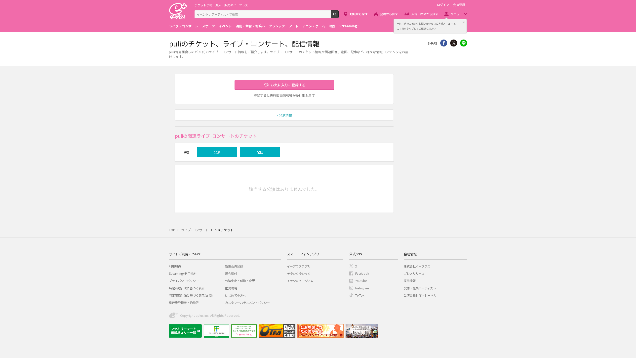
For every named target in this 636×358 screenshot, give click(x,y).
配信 (260, 152)
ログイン (443, 4)
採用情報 (410, 280)
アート (293, 26)
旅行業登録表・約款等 (184, 302)
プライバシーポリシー (184, 280)
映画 (332, 26)
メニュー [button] (457, 14)
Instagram (362, 288)
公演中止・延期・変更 (240, 280)
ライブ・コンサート (183, 26)
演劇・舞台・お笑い (250, 26)
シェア (443, 43)
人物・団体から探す (424, 14)
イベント (225, 26)
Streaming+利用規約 (183, 273)
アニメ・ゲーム (313, 26)
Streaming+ (349, 26)
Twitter (453, 43)
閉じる (464, 22)
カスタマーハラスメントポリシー (247, 302)
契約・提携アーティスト (420, 288)
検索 (338, 16)
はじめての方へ (235, 295)
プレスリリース (414, 273)
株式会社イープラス (417, 266)
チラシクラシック (299, 273)
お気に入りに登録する (288, 84)
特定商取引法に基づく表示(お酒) (191, 295)
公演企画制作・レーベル (420, 295)
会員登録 (459, 4)
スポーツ (208, 26)
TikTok (359, 295)
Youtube (361, 280)
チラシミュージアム (300, 280)
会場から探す (389, 14)
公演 (217, 152)
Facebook (362, 273)
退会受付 (231, 273)
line (463, 43)
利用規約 (175, 266)
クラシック (277, 26)
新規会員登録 (234, 266)
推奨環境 (231, 288)
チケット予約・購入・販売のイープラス (221, 5)
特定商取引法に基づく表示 (187, 288)
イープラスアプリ (299, 266)
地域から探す (359, 14)
